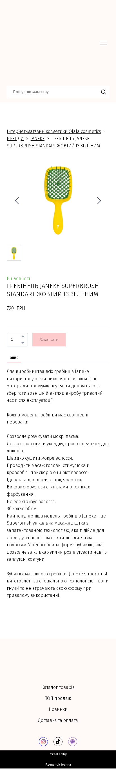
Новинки (58, 709)
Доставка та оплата (58, 720)
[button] (103, 92)
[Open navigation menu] (103, 43)
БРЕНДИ (15, 138)
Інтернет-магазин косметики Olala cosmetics (54, 131)
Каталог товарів (58, 687)
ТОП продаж (58, 698)
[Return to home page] (52, 42)
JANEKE (37, 138)
